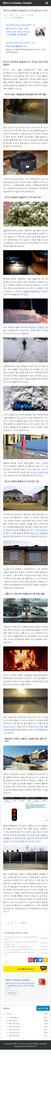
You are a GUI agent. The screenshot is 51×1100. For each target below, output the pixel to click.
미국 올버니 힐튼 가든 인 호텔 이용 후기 (17, 947)
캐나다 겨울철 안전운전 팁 (27, 291)
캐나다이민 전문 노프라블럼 (18, 28)
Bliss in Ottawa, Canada (17, 3)
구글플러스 (30, 960)
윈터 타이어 (18, 784)
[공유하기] (11, 923)
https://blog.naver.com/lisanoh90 (18, 25)
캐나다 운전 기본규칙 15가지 (28, 838)
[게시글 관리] (14, 923)
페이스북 (35, 960)
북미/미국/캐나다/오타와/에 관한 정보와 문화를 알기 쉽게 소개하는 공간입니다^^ (20, 985)
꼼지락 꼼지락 (14, 1030)
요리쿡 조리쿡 (14, 1033)
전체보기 (9, 1014)
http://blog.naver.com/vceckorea (18, 43)
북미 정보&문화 (17, 18)
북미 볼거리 (13, 1020)
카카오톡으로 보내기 (25, 969)
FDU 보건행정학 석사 (16, 46)
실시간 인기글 (43, 1008)
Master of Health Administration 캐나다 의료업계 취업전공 (25, 50)
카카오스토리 (45, 960)
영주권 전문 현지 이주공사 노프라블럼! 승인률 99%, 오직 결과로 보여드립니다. (18, 33)
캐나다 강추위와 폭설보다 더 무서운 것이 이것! (25, 10)
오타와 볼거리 (14, 1017)
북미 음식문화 (14, 1036)
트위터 (40, 960)
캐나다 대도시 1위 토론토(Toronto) (23, 630)
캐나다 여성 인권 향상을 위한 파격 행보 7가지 (19, 949)
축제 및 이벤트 (14, 1024)
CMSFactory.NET (30, 1046)
